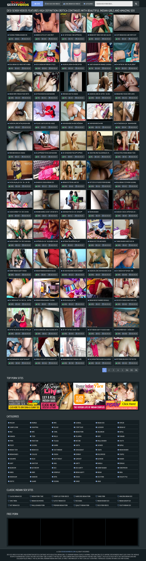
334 (127, 370)
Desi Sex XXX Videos (53, 4)
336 (136, 370)
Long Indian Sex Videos (72, 4)
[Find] (136, 3)
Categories (89, 4)
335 (131, 370)
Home (38, 4)
